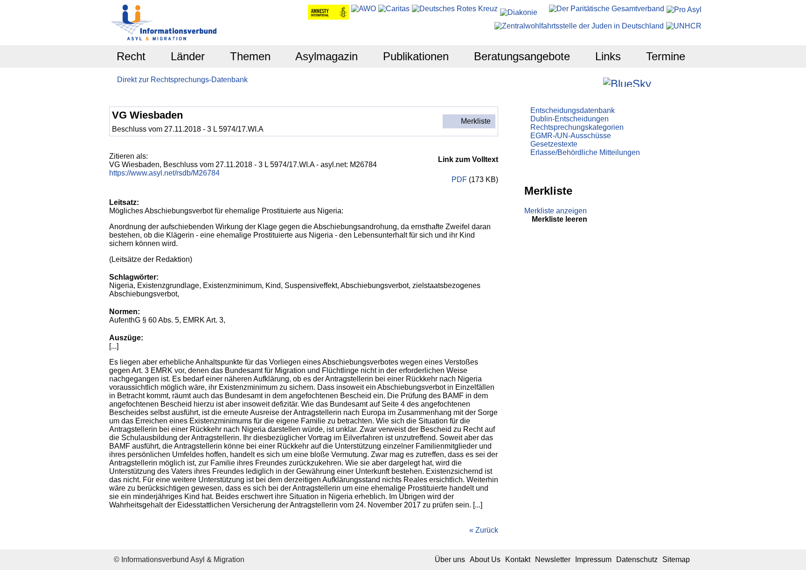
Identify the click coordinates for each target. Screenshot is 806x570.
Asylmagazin (326, 56)
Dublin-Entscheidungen (569, 119)
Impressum (593, 559)
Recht (131, 56)
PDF (458, 179)
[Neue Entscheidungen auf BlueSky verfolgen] (627, 82)
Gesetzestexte (553, 144)
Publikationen (416, 56)
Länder (188, 56)
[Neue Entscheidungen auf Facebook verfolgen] (582, 82)
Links (608, 56)
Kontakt (517, 559)
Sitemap (676, 559)
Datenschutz (637, 559)
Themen (250, 56)
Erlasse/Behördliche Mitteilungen (585, 152)
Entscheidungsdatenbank (572, 110)
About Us (485, 559)
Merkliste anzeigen (555, 211)
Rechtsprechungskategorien (577, 127)
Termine (665, 56)
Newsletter (552, 559)
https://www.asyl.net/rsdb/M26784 (164, 173)
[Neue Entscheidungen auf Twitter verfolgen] (659, 82)
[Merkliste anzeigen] (569, 82)
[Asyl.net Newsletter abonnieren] (671, 82)
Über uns (450, 559)
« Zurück (483, 530)
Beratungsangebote (522, 56)
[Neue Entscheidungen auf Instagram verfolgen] (595, 82)
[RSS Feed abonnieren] (684, 82)
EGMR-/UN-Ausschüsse (570, 136)
